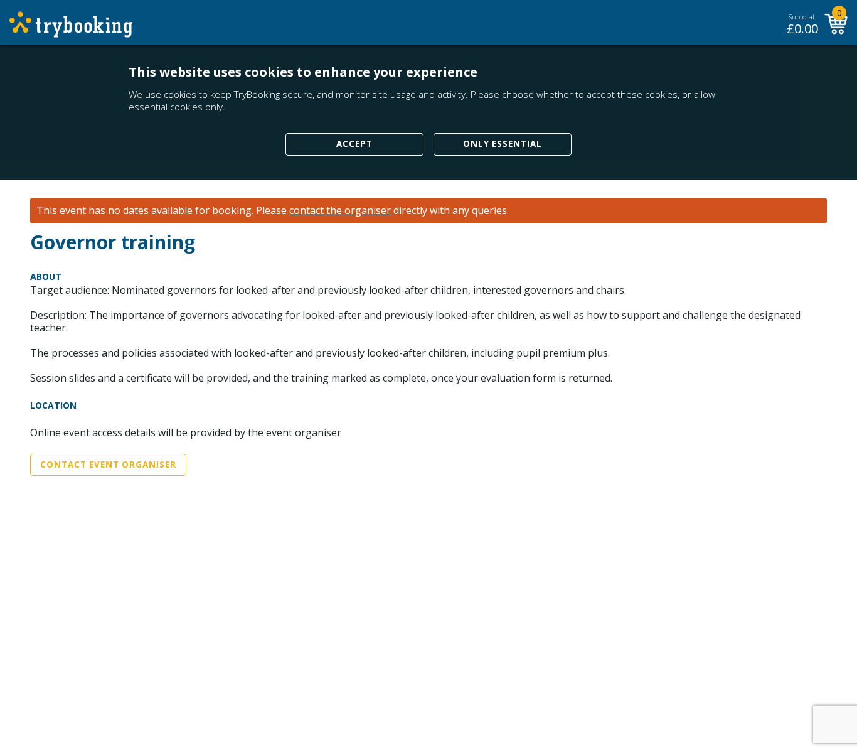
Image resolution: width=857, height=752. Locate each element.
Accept (354, 143)
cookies (180, 94)
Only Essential (502, 143)
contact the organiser (340, 211)
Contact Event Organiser (108, 464)
